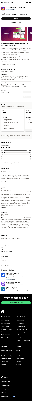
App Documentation (6, 251)
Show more (3, 207)
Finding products (5, 323)
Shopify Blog (4, 361)
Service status (20, 369)
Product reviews (20, 326)
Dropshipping (20, 320)
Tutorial (3, 249)
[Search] (27, 2)
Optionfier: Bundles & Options (13, 282)
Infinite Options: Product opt (12, 273)
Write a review (6, 162)
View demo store (16, 22)
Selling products (5, 326)
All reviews (14, 162)
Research (3, 364)
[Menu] (30, 2)
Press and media (20, 358)
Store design (4, 332)
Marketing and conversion (8, 334)
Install (16, 18)
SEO (17, 334)
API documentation (6, 353)
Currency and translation (23, 340)
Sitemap (3, 392)
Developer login (5, 381)
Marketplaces (20, 323)
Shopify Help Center (6, 350)
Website (3, 258)
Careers (18, 353)
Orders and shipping (6, 329)
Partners (18, 361)
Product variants (5, 92)
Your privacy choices (6, 396)
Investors (19, 355)
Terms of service (5, 385)
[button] (16, 276)
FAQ (2, 247)
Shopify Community (6, 355)
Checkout (3, 84)
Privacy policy (5, 245)
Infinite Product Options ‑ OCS (13, 287)
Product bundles (5, 97)
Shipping (18, 337)
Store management (6, 337)
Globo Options (23, 14)
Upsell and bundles (21, 329)
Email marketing (20, 332)
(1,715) (16, 14)
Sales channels (5, 320)
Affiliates (18, 364)
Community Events (6, 358)
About (18, 350)
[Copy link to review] (8, 168)
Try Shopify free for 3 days (16, 302)
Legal (17, 367)
